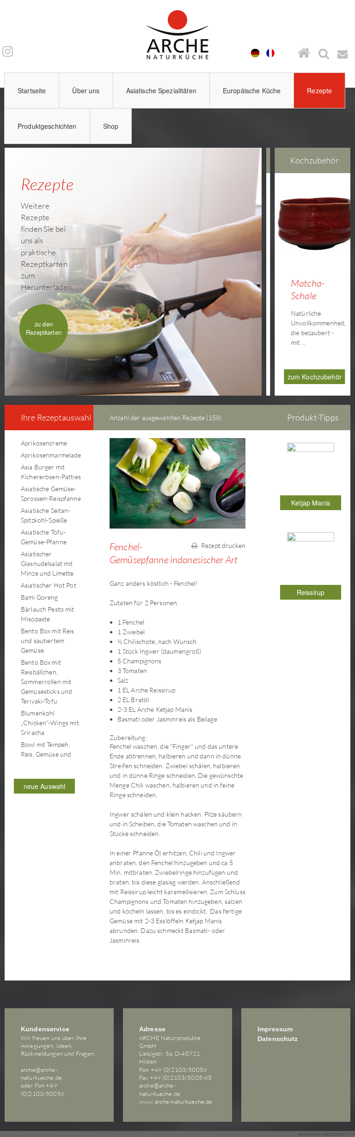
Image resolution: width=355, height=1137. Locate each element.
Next (347, 263)
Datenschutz (277, 1038)
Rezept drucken (222, 545)
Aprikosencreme (44, 443)
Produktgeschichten (47, 126)
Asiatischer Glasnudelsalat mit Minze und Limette (47, 563)
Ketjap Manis (310, 502)
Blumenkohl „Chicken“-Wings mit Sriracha (50, 722)
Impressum (275, 1029)
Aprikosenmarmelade (51, 455)
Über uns (85, 90)
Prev (273, 263)
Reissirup (310, 592)
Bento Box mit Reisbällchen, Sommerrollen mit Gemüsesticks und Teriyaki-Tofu (46, 681)
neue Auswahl (45, 786)
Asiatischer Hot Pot (48, 585)
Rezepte (319, 90)
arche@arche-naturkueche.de (41, 1073)
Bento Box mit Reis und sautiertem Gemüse (47, 640)
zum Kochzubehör (310, 376)
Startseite (32, 90)
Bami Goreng (39, 597)
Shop (111, 126)
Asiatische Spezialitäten (161, 90)
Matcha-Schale (303, 289)
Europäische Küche (252, 90)
